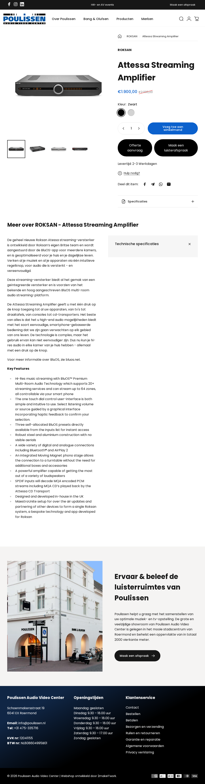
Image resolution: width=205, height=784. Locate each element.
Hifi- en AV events (102, 5)
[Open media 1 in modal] (58, 85)
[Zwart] (121, 112)
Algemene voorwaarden (145, 746)
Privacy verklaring (140, 752)
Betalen (132, 720)
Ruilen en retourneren (143, 733)
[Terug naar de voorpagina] (120, 36)
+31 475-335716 (26, 728)
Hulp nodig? (132, 173)
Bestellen (133, 714)
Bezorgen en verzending (145, 727)
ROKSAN (132, 36)
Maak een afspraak (182, 5)
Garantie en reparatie (143, 740)
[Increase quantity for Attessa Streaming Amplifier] (139, 128)
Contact (132, 708)
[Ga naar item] (16, 149)
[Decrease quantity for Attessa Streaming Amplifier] (122, 128)
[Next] (100, 92)
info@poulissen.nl (31, 723)
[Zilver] (131, 112)
